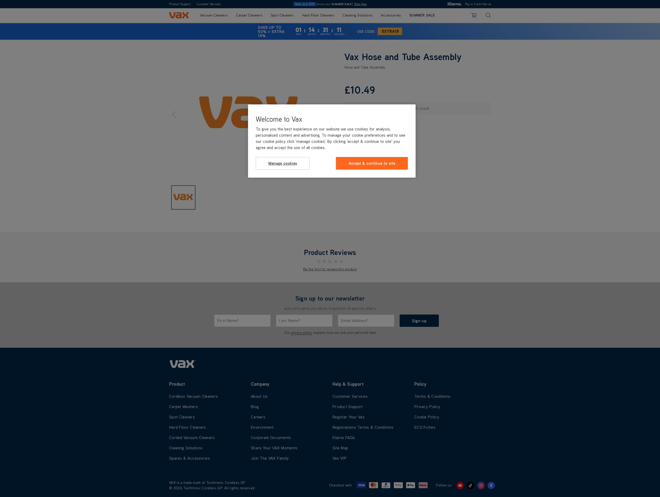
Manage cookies (282, 163)
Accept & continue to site (372, 163)
